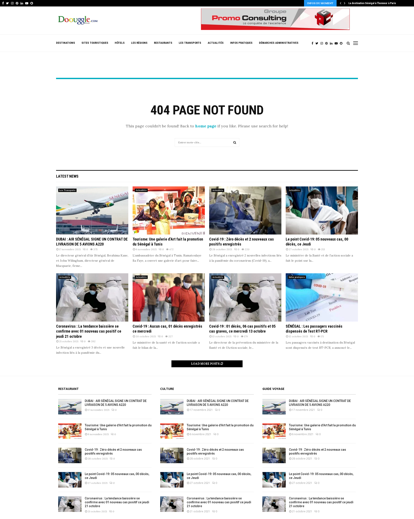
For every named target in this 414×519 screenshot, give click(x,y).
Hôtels (120, 42)
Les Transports (190, 42)
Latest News (67, 176)
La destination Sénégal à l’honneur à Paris (372, 3)
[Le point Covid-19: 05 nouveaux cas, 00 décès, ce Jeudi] (322, 210)
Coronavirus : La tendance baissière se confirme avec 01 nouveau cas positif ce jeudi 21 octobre (88, 331)
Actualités (216, 42)
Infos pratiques (241, 42)
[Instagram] (322, 43)
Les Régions (139, 42)
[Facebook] (313, 43)
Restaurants (163, 42)
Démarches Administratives (278, 42)
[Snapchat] (342, 43)
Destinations (65, 42)
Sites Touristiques (95, 42)
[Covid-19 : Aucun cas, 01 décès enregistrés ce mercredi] (169, 297)
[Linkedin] (332, 43)
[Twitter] (317, 43)
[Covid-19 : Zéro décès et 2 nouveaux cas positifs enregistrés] (245, 210)
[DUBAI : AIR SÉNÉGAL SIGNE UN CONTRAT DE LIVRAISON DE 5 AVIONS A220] (92, 210)
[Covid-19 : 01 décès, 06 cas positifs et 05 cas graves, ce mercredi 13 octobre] (245, 297)
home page (205, 125)
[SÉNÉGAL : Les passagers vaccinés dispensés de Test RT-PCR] (322, 297)
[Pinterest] (327, 43)
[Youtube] (337, 43)
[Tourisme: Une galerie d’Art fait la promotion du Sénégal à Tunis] (169, 210)
